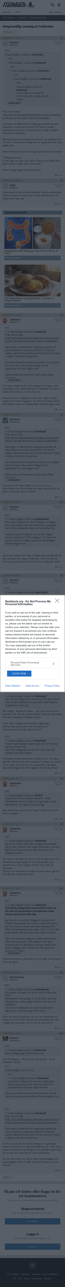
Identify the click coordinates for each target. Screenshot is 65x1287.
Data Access (32, 685)
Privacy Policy (52, 685)
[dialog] (32, 643)
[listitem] (32, 663)
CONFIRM (19, 673)
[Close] (58, 601)
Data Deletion (12, 685)
